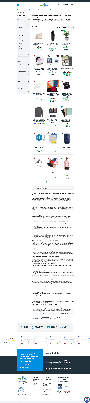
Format (23, 64)
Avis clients (45, 391)
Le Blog (44, 393)
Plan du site (35, 401)
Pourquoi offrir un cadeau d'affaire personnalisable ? (46, 185)
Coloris (23, 54)
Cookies (46, 401)
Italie (20, 43)
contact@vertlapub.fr (64, 381)
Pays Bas (21, 45)
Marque (23, 81)
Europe (21, 27)
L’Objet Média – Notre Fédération (47, 387)
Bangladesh (21, 37)
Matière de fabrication (23, 51)
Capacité (23, 61)
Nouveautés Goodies (37, 382)
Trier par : (58, 27)
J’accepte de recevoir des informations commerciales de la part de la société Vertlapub (30, 367)
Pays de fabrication (23, 31)
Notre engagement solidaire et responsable (47, 384)
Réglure (23, 74)
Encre (23, 78)
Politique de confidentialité (52, 401)
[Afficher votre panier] (70, 5)
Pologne (21, 46)
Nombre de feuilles (23, 71)
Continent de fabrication (23, 25)
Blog (67, 9)
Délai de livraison (23, 91)
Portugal (21, 48)
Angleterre (21, 35)
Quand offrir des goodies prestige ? (42, 188)
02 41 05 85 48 (64, 379)
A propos (71, 9)
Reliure (23, 68)
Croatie (21, 40)
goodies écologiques (45, 317)
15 (57, 181)
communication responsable (44, 310)
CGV (44, 401)
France (21, 33)
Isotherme (23, 57)
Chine (21, 38)
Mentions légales (40, 401)
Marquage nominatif (23, 85)
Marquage (23, 88)
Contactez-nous (47, 394)
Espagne (21, 41)
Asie (20, 28)
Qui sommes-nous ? (47, 379)
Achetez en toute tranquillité (47, 390)
